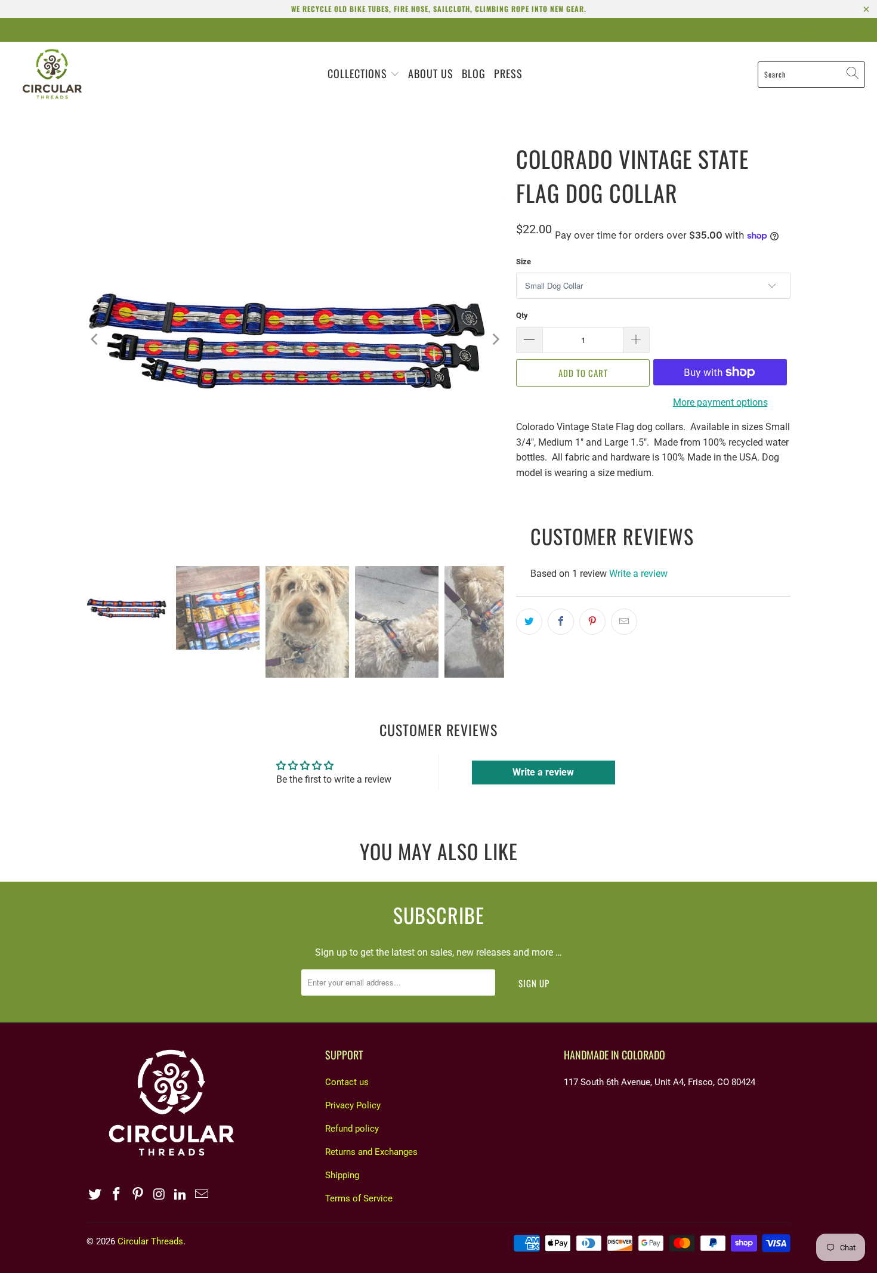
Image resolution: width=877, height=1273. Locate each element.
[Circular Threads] (52, 74)
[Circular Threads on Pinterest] (138, 1195)
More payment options (720, 402)
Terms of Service (359, 1198)
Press (508, 73)
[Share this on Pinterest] (592, 621)
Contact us (347, 1082)
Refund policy (352, 1128)
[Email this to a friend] (624, 621)
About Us (430, 73)
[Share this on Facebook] (561, 621)
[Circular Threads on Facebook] (117, 1195)
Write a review (638, 573)
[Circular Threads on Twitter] (95, 1195)
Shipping (342, 1175)
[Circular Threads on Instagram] (159, 1195)
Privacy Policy (353, 1105)
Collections (359, 73)
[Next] (495, 339)
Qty (522, 315)
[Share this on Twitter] (529, 621)
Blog (474, 73)
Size (523, 261)
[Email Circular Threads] (202, 1195)
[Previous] (95, 339)
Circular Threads (150, 1241)
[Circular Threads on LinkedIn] (181, 1195)
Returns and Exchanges (371, 1152)
